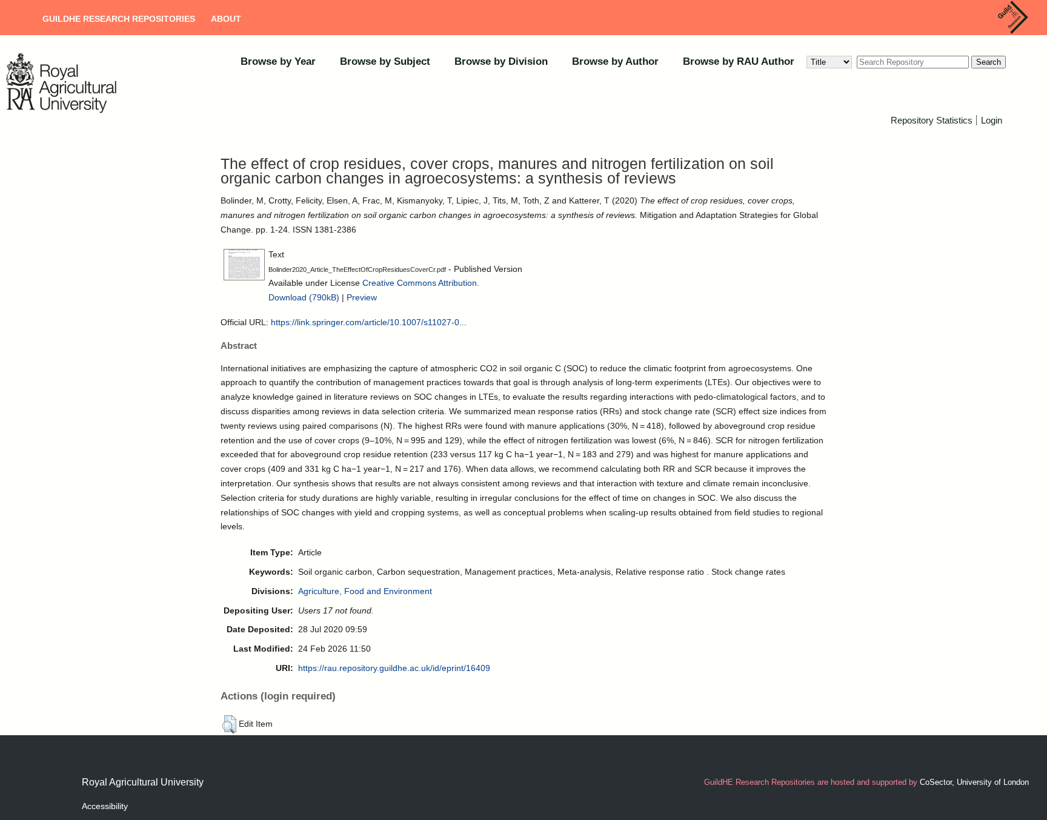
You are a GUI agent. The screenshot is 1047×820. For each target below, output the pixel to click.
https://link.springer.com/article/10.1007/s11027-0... (369, 322)
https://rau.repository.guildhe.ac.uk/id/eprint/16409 (394, 668)
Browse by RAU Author (738, 61)
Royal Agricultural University (143, 782)
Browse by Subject (385, 61)
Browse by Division (501, 61)
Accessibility (105, 806)
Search (988, 62)
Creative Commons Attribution (419, 283)
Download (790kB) (303, 297)
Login (991, 120)
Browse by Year (278, 61)
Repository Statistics (931, 120)
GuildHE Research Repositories (118, 19)
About (226, 19)
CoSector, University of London (974, 782)
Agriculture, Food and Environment (365, 591)
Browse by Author (615, 61)
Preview (362, 297)
